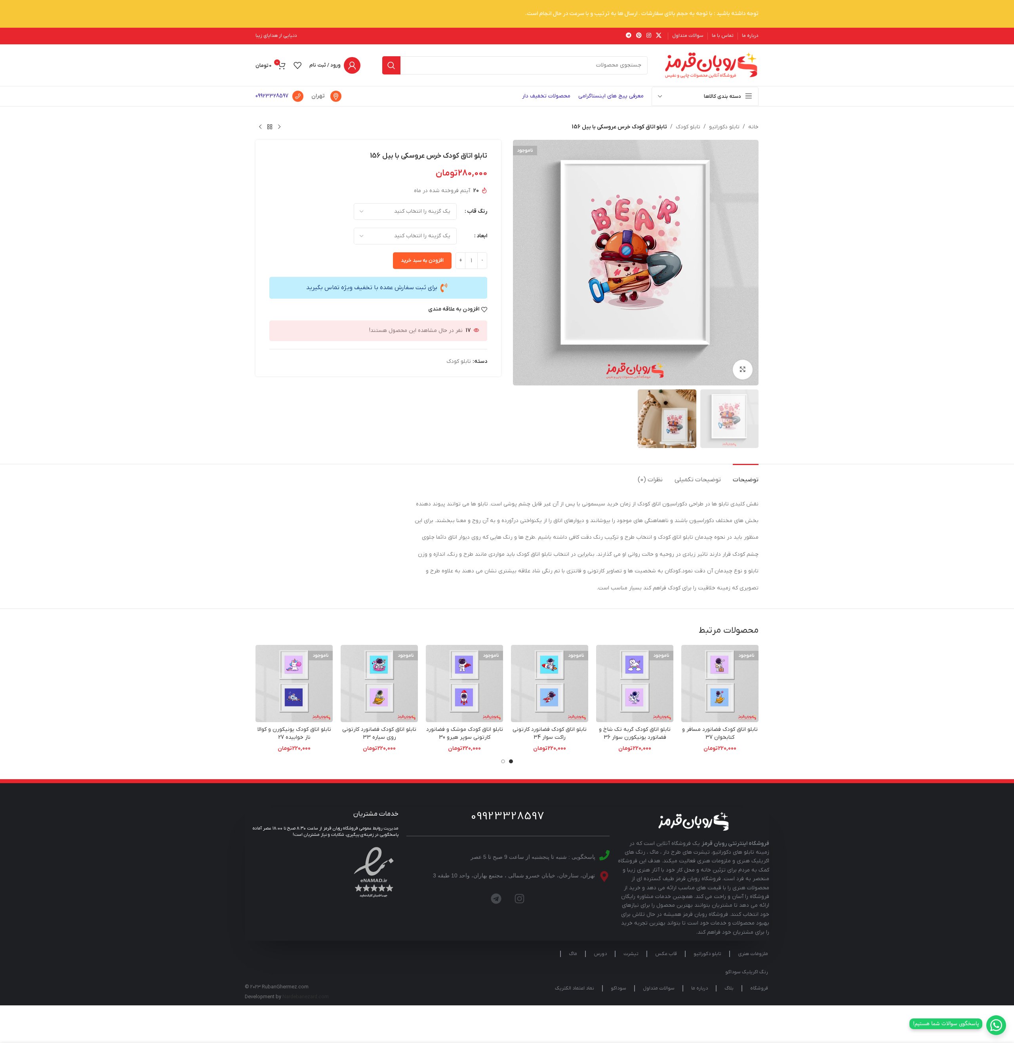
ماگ (573, 954)
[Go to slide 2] (503, 761)
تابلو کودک (688, 127)
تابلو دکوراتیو (724, 127)
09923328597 (271, 96)
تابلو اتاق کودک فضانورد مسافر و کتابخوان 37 (720, 733)
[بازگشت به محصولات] (269, 127)
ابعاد (482, 236)
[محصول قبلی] (279, 127)
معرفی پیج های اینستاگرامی (611, 96)
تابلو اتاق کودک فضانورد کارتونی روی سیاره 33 (379, 733)
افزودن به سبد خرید (422, 260)
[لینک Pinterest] (639, 36)
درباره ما (699, 988)
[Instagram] (519, 898)
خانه (753, 127)
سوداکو (618, 988)
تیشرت (631, 954)
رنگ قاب (477, 211)
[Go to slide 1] (511, 761)
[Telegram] (496, 898)
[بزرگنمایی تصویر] (743, 369)
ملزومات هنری (753, 954)
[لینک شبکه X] (659, 36)
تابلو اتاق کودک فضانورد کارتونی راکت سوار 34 (550, 733)
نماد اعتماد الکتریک (574, 988)
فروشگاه (759, 988)
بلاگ (729, 988)
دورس (600, 954)
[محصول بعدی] (260, 127)
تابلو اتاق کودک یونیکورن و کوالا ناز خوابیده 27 (294, 733)
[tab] (746, 476)
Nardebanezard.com (305, 997)
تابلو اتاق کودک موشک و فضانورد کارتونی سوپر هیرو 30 (464, 733)
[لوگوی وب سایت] (711, 65)
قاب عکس (666, 954)
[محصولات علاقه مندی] (297, 65)
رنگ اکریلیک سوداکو (746, 972)
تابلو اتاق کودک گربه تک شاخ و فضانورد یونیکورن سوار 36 (635, 733)
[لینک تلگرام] (628, 36)
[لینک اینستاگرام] (649, 36)
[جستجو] (391, 65)
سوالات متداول (659, 988)
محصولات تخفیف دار (546, 96)
